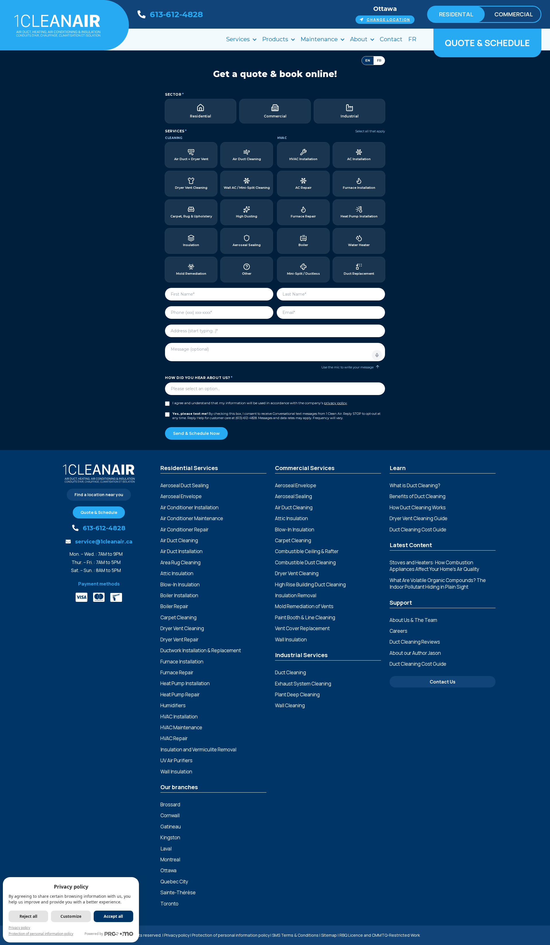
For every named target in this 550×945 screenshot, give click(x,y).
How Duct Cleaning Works (418, 507)
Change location (388, 19)
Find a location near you (98, 494)
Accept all (113, 916)
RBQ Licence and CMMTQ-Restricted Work (379, 935)
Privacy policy (176, 935)
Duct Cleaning (290, 672)
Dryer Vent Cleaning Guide (418, 518)
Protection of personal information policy (231, 935)
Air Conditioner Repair (184, 529)
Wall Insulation (176, 771)
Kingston (170, 837)
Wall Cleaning (290, 705)
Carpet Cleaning (178, 617)
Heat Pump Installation (185, 683)
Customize (70, 916)
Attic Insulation (176, 573)
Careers (398, 631)
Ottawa (385, 8)
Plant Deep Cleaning (297, 694)
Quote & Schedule (487, 43)
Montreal (170, 859)
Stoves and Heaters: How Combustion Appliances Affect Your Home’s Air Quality (434, 565)
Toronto (169, 903)
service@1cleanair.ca (103, 542)
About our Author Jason (415, 653)
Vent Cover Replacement (302, 628)
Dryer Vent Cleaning (182, 628)
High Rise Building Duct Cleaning (310, 584)
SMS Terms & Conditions (295, 935)
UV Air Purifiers (176, 760)
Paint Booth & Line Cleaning (305, 617)
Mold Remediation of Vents (304, 606)
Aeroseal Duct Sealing (184, 485)
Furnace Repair (176, 672)
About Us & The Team (413, 620)
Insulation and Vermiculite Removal (198, 749)
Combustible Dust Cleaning (305, 562)
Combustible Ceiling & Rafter (307, 551)
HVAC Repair (174, 738)
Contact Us (442, 682)
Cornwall (170, 815)
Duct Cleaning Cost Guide (418, 529)
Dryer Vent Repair (179, 639)
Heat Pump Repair (180, 694)
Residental (456, 14)
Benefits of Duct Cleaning (417, 496)
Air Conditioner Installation (189, 507)
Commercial (513, 14)
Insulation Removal (295, 595)
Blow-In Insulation (180, 584)
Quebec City (174, 881)
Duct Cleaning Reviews (415, 641)
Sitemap (329, 935)
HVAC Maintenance (181, 727)
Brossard (170, 804)
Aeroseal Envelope (181, 496)
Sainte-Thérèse (178, 892)
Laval (166, 848)
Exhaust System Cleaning (303, 683)
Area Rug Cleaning (180, 562)
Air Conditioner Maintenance (191, 518)
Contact (391, 39)
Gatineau (170, 826)
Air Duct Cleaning (179, 540)
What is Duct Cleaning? (415, 485)
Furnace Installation (181, 661)
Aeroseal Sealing (293, 496)
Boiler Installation (179, 595)
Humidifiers (173, 705)
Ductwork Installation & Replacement (200, 650)
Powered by (94, 933)
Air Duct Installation (181, 551)
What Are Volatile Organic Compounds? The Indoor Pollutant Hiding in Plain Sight (438, 583)
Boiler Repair (174, 606)
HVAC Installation (179, 716)
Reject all (28, 916)
